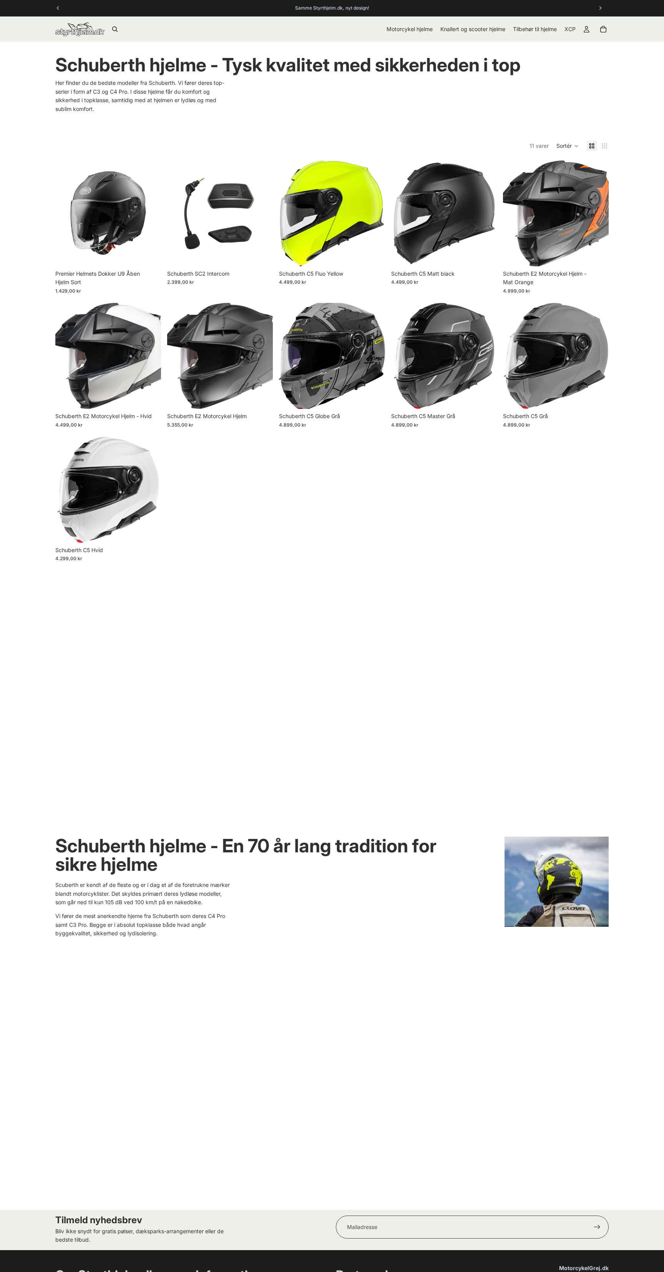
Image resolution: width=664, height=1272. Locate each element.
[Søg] (114, 29)
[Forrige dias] (66, 213)
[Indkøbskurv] (603, 29)
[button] (567, 145)
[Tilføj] (261, 254)
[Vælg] (149, 254)
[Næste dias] (149, 213)
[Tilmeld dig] (597, 1227)
